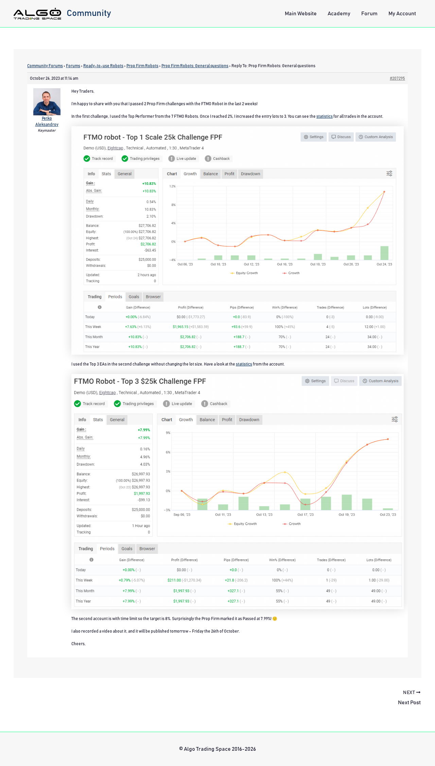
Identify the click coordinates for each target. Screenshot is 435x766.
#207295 (397, 78)
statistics (324, 116)
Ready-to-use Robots (103, 66)
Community (89, 13)
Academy (339, 13)
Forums (73, 66)
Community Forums (45, 66)
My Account (402, 13)
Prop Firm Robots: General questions (194, 66)
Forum (369, 13)
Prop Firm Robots (142, 66)
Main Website (301, 13)
